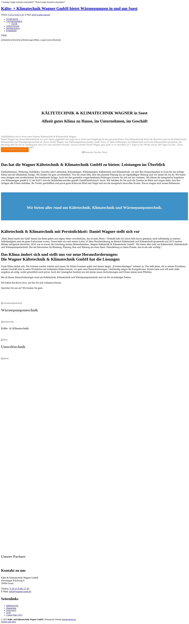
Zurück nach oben (8, 622)
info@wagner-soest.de (41, 15)
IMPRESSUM (12, 606)
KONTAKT (11, 610)
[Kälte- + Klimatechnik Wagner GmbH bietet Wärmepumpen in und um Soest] (4, 35)
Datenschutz (11, 608)
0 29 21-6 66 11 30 (16, 15)
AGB (8, 613)
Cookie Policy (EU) (14, 615)
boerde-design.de (69, 619)
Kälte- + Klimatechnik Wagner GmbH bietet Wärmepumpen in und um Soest (69, 8)
